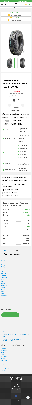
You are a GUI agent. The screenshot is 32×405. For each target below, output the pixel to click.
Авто (18, 251)
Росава (3, 283)
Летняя (27, 218)
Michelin (3, 261)
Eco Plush (4, 356)
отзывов (21, 96)
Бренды (7, 251)
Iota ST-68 (4, 360)
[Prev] (2, 63)
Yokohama (4, 295)
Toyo (2, 281)
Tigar (2, 279)
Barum (3, 259)
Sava (2, 291)
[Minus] (9, 105)
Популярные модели (12, 254)
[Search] (5, 5)
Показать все (6, 301)
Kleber (3, 271)
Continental (4, 273)
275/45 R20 (26, 209)
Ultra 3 (3, 371)
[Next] (29, 63)
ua (30, 1)
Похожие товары (16, 20)
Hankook (3, 275)
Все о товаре (16, 13)
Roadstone (4, 285)
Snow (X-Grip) (5, 369)
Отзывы (16, 17)
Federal (3, 289)
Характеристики (16, 15)
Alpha (2, 352)
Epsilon (3, 358)
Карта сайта (23, 400)
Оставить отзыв (10, 315)
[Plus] (22, 105)
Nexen (3, 287)
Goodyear (3, 265)
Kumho (3, 293)
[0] (29, 4)
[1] (26, 4)
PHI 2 (2, 364)
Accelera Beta (5, 350)
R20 (28, 226)
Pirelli (2, 269)
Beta (2, 354)
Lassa (3, 298)
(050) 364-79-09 (16, 7)
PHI (2, 362)
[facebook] (16, 396)
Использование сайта (11, 400)
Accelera (26, 212)
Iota (28, 215)
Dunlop (3, 267)
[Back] (2, 11)
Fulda (2, 263)
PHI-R (2, 366)
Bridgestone (4, 277)
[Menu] (2, 4)
